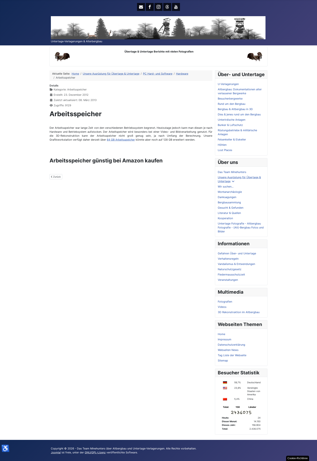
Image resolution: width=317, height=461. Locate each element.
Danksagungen (227, 197)
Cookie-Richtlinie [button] (297, 458)
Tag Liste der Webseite (232, 355)
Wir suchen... (225, 186)
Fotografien (225, 301)
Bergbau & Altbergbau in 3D (235, 109)
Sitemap (223, 360)
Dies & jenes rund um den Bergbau (239, 114)
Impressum (224, 339)
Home (221, 334)
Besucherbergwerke (230, 98)
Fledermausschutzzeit (231, 274)
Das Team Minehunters (232, 172)
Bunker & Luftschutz (230, 125)
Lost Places (225, 150)
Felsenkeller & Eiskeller (232, 139)
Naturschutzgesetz (229, 269)
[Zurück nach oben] (311, 454)
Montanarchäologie (230, 191)
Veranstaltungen (228, 279)
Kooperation (225, 218)
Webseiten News (228, 350)
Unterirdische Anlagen (231, 119)
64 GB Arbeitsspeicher (121, 139)
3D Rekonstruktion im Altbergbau (239, 312)
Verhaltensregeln (228, 258)
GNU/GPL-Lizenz (95, 452)
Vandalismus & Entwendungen (236, 264)
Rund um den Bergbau (231, 103)
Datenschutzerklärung (231, 344)
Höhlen (222, 144)
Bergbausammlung (229, 202)
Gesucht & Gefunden (230, 207)
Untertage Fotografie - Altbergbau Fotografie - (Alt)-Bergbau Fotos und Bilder (241, 227)
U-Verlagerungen (228, 84)
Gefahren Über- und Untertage (237, 253)
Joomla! (56, 452)
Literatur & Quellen (229, 213)
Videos (222, 306)
